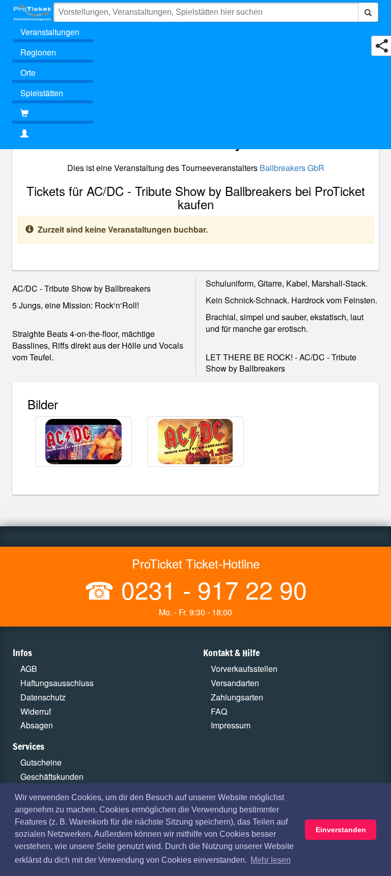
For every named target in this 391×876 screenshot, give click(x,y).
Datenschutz (43, 697)
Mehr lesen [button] (270, 860)
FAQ (219, 711)
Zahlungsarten (237, 697)
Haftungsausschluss (57, 683)
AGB (28, 668)
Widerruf (35, 711)
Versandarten (235, 683)
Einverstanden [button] (341, 830)
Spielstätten (41, 93)
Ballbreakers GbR (292, 168)
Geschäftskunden (51, 776)
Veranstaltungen (49, 32)
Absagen (36, 725)
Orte (28, 72)
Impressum (230, 725)
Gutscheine (41, 762)
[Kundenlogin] (195, 134)
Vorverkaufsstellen (244, 668)
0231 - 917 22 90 (211, 589)
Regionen (38, 52)
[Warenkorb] (53, 113)
